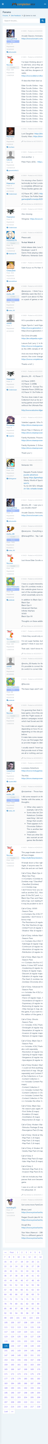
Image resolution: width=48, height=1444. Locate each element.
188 (38, 1383)
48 (33, 1280)
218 (38, 1407)
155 (19, 1360)
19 (27, 1262)
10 (18, 1257)
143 (19, 1350)
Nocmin (10, 65)
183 (5, 1383)
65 (11, 1294)
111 (5, 1327)
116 (38, 1327)
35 (38, 1271)
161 (19, 1364)
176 (38, 1374)
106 (12, 1322)
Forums (5, 15)
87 (16, 1308)
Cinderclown (12, 194)
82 (27, 1304)
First (12, 1252)
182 (38, 1378)
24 (16, 1266)
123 (5, 1336)
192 (25, 1388)
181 (32, 1378)
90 (33, 1308)
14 (40, 1257)
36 (5, 1276)
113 (19, 1327)
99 (5, 1318)
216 (25, 1407)
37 (11, 1276)
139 (32, 1346)
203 (19, 1397)
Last (6, 1411)
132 (25, 1341)
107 (19, 1322)
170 (38, 1369)
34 (33, 1271)
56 (38, 1285)
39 (22, 1276)
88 (22, 1308)
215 (19, 1407)
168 (25, 1369)
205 (32, 1397)
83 (33, 1304)
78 (5, 1304)
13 (35, 1257)
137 (19, 1346)
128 (38, 1336)
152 (38, 1355)
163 (32, 1364)
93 (11, 1313)
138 (25, 1346)
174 (25, 1374)
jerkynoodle (12, 52)
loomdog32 (11, 1207)
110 (38, 1322)
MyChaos (10, 136)
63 (38, 1290)
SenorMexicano (13, 586)
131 (19, 1341)
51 (11, 1285)
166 (12, 1369)
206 (38, 1397)
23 (11, 1266)
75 (27, 1299)
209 (19, 1402)
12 (29, 1257)
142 (12, 1350)
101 (17, 1318)
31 (16, 1271)
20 (33, 1262)
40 (27, 1276)
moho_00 (10, 294)
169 (32, 1369)
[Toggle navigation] (45, 4)
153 (5, 1360)
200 (38, 1393)
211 (32, 1402)
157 (32, 1360)
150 (25, 1355)
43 (5, 1280)
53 (22, 1285)
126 (25, 1336)
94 (16, 1313)
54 (27, 1285)
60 (22, 1290)
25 (22, 1266)
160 (12, 1364)
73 (16, 1299)
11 (24, 1257)
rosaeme (11, 436)
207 (5, 1402)
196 (12, 1393)
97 (33, 1313)
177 (5, 1378)
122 (38, 1332)
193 (32, 1388)
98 (38, 1313)
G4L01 (9, 160)
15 (5, 1262)
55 (33, 1285)
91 (38, 1308)
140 (38, 1346)
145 (32, 1350)
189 (5, 1388)
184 (12, 1383)
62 (33, 1290)
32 (22, 1271)
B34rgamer (12, 479)
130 (12, 1341)
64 (5, 1294)
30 (11, 1271)
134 (38, 1341)
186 (25, 1383)
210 (25, 1402)
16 (11, 1262)
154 (12, 1360)
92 (5, 1313)
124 (12, 1336)
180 (25, 1378)
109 (32, 1322)
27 (33, 1266)
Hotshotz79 (12, 240)
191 (19, 1388)
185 (19, 1383)
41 (33, 1276)
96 (27, 1313)
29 (5, 1271)
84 (38, 1304)
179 (19, 1378)
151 (32, 1355)
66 (16, 1294)
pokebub (11, 600)
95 (22, 1313)
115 (32, 1327)
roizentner (11, 771)
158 (38, 1360)
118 (12, 1332)
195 (5, 1393)
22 (5, 1266)
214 (12, 1407)
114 (25, 1327)
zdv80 (9, 323)
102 (24, 1318)
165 (5, 1369)
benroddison (12, 281)
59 (16, 1290)
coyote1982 (12, 782)
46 (22, 1280)
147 (5, 1355)
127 (32, 1336)
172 (12, 1374)
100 (11, 1318)
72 (11, 1299)
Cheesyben (11, 270)
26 (27, 1266)
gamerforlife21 (13, 171)
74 (22, 1299)
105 (5, 1322)
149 (19, 1355)
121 (32, 1332)
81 (22, 1304)
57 (5, 1290)
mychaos (11, 147)
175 (32, 1374)
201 (5, 1397)
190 (12, 1388)
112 (12, 1327)
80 (16, 1304)
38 (16, 1276)
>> (12, 1411)
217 (32, 1407)
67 (22, 1294)
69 (33, 1294)
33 (27, 1271)
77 (38, 1299)
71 (5, 1299)
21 (38, 1262)
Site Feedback (16, 15)
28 (38, 1266)
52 (16, 1285)
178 (12, 1378)
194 (38, 1388)
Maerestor (11, 183)
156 (25, 1360)
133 (32, 1341)
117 (5, 1332)
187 (32, 1383)
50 (5, 1285)
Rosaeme (10, 425)
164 (38, 1364)
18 (22, 1262)
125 (19, 1336)
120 (25, 1332)
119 (19, 1332)
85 (5, 1308)
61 (27, 1290)
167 (19, 1369)
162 (25, 1364)
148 (12, 1355)
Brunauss (10, 468)
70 (38, 1294)
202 (12, 1397)
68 (27, 1294)
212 (38, 1402)
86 (11, 1308)
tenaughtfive (12, 39)
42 (38, 1276)
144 (25, 1350)
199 (32, 1393)
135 (5, 1346)
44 (11, 1280)
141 (5, 1350)
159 (5, 1364)
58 (11, 1290)
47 (27, 1280)
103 (31, 1318)
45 (16, 1280)
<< (5, 1252)
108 (25, 1322)
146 (38, 1350)
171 (5, 1374)
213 (5, 1407)
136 (12, 1346)
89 (27, 1308)
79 (11, 1304)
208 (12, 1402)
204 (25, 1397)
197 (19, 1393)
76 (33, 1299)
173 (19, 1374)
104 (37, 1318)
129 (5, 1341)
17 (16, 1262)
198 (25, 1393)
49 (38, 1280)
